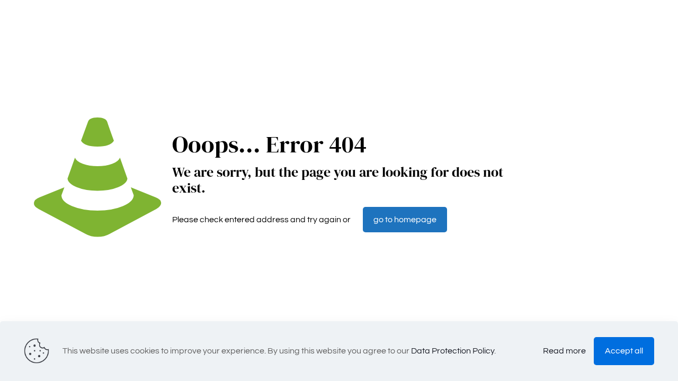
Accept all (624, 351)
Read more (564, 351)
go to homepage (404, 219)
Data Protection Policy (452, 351)
